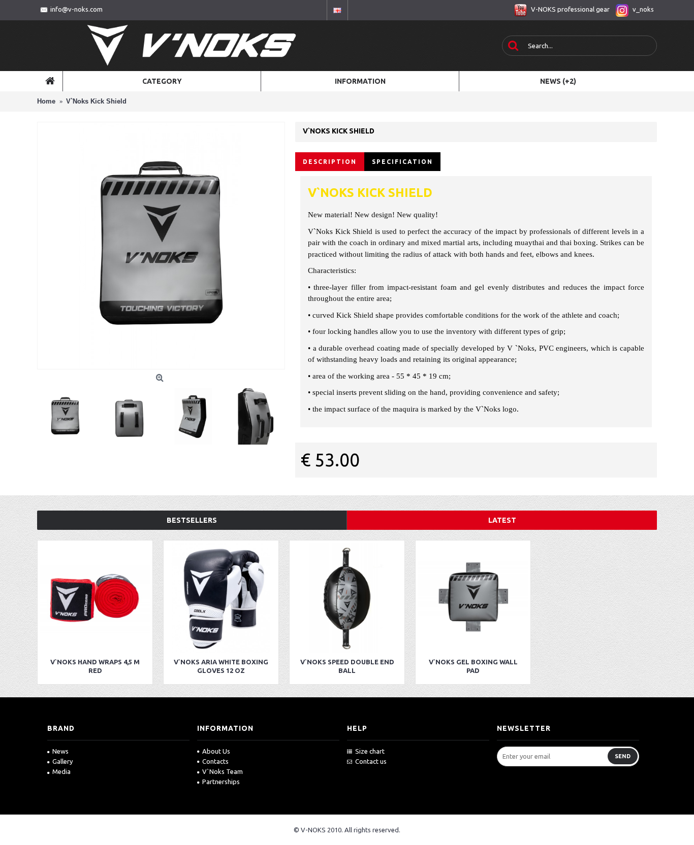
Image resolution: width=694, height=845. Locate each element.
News (60, 751)
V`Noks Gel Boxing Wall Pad (473, 666)
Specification (402, 161)
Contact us (371, 761)
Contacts (215, 761)
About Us (216, 751)
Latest (502, 520)
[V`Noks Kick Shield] (161, 245)
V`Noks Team (222, 771)
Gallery (62, 761)
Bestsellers (192, 520)
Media (61, 771)
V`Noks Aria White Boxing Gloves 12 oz (221, 666)
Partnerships (221, 781)
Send (622, 756)
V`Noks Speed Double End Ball (347, 666)
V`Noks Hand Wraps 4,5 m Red (95, 666)
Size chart (370, 751)
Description (330, 161)
